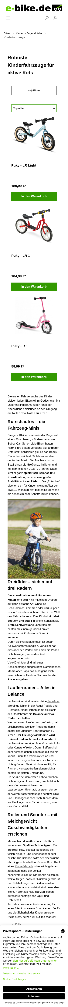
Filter (36, 90)
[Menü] (8, 18)
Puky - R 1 (19, 346)
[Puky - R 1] (34, 315)
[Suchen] (46, 18)
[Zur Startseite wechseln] (34, 8)
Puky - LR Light (23, 165)
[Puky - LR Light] (34, 135)
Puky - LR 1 (20, 256)
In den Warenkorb (34, 196)
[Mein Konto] (55, 18)
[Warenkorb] (62, 16)
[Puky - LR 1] (34, 225)
